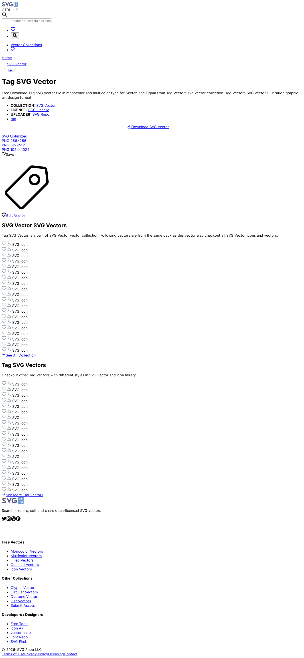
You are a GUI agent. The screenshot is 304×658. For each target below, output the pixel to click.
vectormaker (21, 632)
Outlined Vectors (25, 564)
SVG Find (18, 641)
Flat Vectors (21, 601)
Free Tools (19, 623)
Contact (70, 654)
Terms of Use (13, 654)
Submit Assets (23, 605)
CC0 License (38, 110)
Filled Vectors (22, 560)
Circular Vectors (24, 592)
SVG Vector (46, 105)
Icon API (17, 628)
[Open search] (15, 35)
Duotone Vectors (25, 596)
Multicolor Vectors (26, 555)
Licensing (56, 654)
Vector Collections (26, 45)
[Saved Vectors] (13, 30)
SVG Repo (40, 114)
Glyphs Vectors (23, 587)
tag (13, 119)
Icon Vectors (21, 569)
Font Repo (19, 637)
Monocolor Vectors (27, 551)
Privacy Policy (36, 654)
